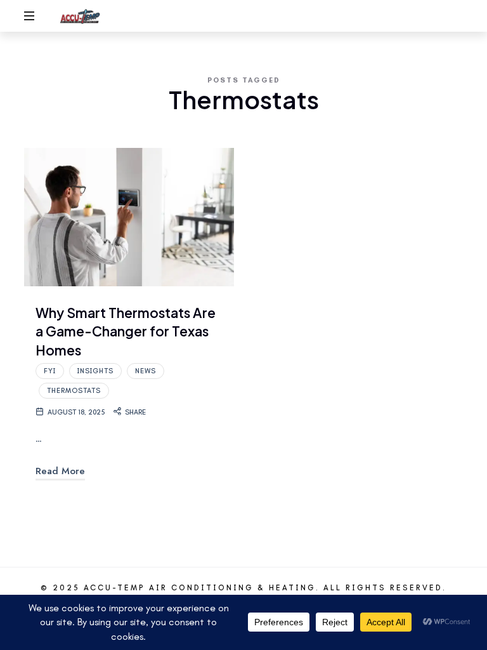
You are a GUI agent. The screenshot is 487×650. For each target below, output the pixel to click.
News (145, 371)
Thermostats (74, 391)
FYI (50, 371)
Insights (95, 371)
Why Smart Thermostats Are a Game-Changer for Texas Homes (126, 331)
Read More (60, 471)
